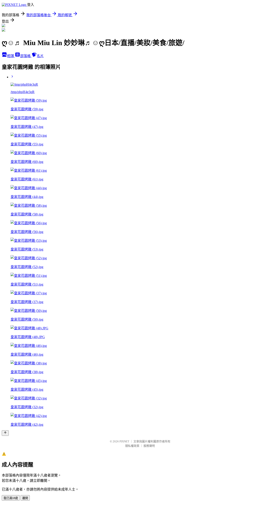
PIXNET (124, 441)
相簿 (11, 56)
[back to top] (5, 433)
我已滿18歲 (11, 498)
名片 (40, 56)
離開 (25, 498)
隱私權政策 (132, 445)
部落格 (26, 56)
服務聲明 (149, 445)
